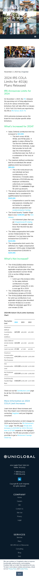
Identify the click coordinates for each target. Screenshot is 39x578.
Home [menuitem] (19, 497)
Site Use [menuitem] (19, 512)
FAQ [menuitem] (19, 556)
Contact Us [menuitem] (19, 509)
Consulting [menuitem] (19, 549)
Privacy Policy (13, 569)
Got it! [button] (19, 574)
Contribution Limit (23, 391)
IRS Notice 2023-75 (18, 111)
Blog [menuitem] (19, 552)
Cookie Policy (24, 569)
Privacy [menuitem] (19, 516)
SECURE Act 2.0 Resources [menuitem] (19, 545)
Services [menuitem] (19, 537)
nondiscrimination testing (21, 210)
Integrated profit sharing (23, 222)
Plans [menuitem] (19, 541)
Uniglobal (15, 413)
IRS (25, 99)
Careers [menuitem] (19, 501)
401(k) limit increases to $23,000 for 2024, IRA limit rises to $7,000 (18, 428)
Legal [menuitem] (19, 520)
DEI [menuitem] (19, 505)
